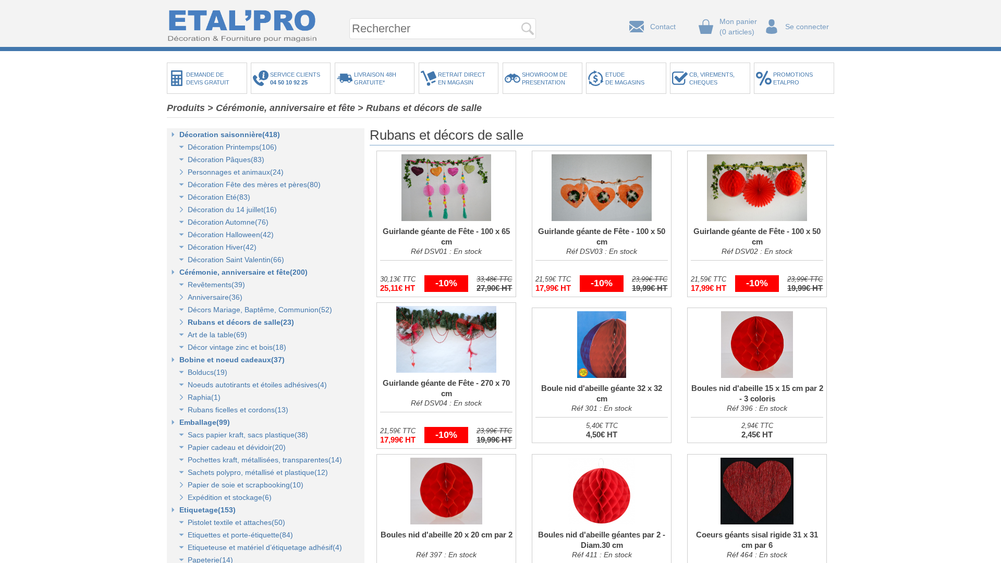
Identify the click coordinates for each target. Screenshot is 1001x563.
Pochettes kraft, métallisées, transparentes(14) (265, 460)
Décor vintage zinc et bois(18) (237, 347)
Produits (186, 108)
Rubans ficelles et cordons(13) (238, 410)
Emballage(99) (204, 422)
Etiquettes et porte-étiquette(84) (240, 535)
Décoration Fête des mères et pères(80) (254, 184)
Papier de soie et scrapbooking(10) (245, 485)
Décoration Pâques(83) (226, 159)
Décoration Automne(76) (228, 222)
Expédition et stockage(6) (230, 497)
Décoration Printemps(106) (232, 147)
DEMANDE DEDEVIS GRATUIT (207, 78)
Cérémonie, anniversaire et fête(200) (243, 272)
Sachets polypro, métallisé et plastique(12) (258, 472)
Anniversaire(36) (215, 297)
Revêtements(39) (216, 284)
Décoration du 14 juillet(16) (232, 209)
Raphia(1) (204, 397)
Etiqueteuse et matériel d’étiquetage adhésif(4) (265, 547)
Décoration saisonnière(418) (229, 134)
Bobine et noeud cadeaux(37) (232, 360)
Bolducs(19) (207, 372)
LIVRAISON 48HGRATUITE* (375, 78)
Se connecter (807, 26)
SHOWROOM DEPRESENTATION (544, 78)
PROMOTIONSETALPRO (793, 78)
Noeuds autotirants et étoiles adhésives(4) (257, 385)
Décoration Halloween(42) (231, 234)
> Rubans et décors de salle (420, 108)
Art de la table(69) (217, 335)
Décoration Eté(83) (219, 197)
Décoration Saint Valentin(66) (236, 259)
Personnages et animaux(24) (236, 172)
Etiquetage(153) (207, 510)
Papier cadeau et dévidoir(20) (237, 447)
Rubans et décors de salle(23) (241, 322)
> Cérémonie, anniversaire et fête (281, 108)
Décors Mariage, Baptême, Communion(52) (260, 309)
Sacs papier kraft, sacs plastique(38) (248, 435)
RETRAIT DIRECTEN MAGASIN (461, 78)
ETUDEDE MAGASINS (624, 78)
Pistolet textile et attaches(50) (236, 522)
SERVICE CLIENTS (296, 78)
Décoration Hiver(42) (222, 247)
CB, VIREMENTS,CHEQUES (712, 78)
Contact (663, 26)
